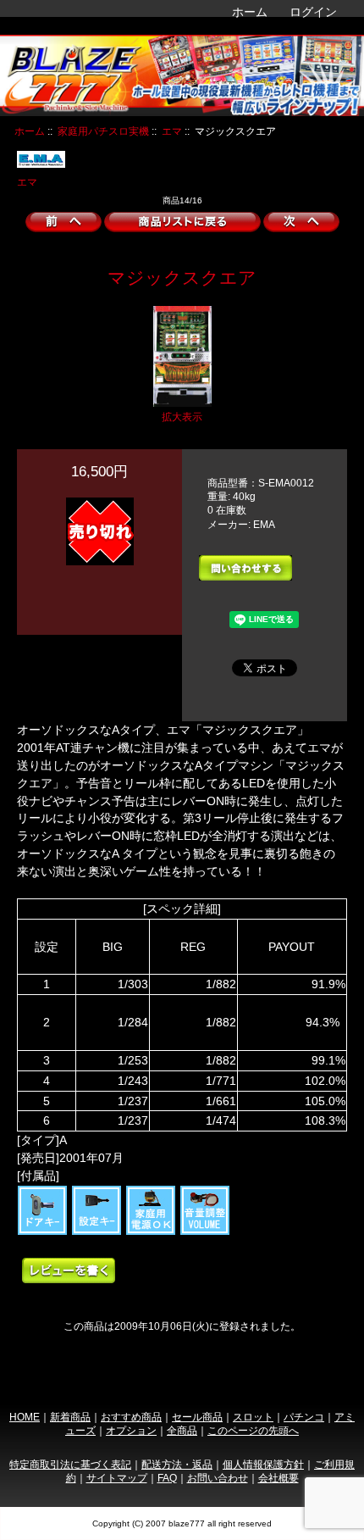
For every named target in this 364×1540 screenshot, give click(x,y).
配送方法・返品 (176, 1464)
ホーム (249, 12)
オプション (131, 1430)
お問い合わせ (217, 1477)
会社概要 (278, 1477)
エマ (172, 130)
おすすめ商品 (131, 1416)
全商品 (182, 1430)
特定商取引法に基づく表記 (70, 1464)
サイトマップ (116, 1477)
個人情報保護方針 (263, 1464)
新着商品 (70, 1416)
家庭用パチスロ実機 (103, 130)
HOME (24, 1416)
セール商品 (197, 1416)
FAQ (167, 1477)
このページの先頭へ (253, 1430)
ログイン (313, 12)
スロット (253, 1416)
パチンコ (304, 1416)
